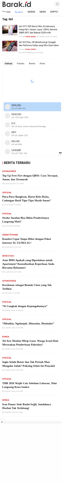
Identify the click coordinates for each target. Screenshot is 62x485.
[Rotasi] (19, 11)
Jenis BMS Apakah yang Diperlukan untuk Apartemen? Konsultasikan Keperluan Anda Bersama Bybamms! (28, 264)
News (43, 11)
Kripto (54, 11)
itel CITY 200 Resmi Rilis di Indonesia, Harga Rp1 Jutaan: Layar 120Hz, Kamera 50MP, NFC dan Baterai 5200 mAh (38, 29)
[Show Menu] (57, 4)
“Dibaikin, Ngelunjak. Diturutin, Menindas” (28, 323)
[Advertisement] (31, 454)
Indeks (31, 11)
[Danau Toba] (6, 11)
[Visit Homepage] (16, 4)
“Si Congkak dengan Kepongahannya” (24, 306)
